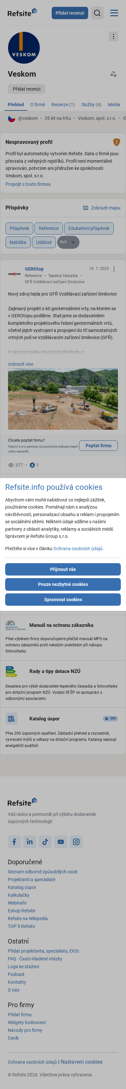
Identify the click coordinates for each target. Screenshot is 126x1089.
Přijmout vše (63, 569)
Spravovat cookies (63, 599)
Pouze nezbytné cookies (63, 584)
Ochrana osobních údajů (77, 548)
